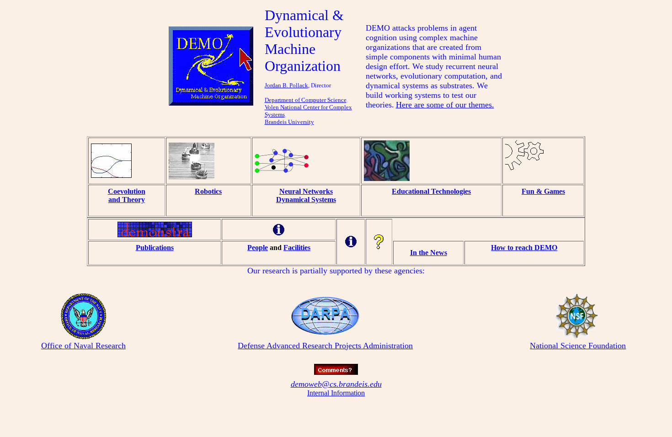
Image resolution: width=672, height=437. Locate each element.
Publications (155, 247)
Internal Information (336, 393)
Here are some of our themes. (445, 104)
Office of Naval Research (83, 345)
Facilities (296, 247)
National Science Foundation (578, 345)
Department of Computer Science (306, 99)
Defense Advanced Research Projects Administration (325, 345)
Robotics (208, 191)
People (257, 247)
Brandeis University (289, 121)
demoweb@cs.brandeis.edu (336, 384)
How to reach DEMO (524, 247)
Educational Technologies (431, 191)
